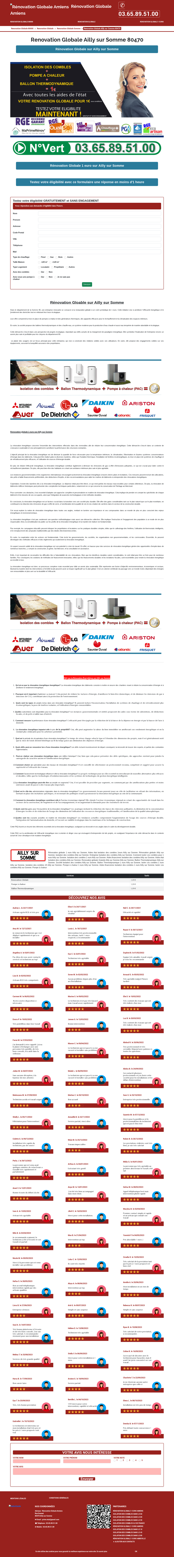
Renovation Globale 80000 (21, 22)
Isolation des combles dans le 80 (127, 1535)
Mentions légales (18, 1498)
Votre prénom (70, 1458)
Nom (15, 213)
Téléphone (17, 245)
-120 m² (44, 262)
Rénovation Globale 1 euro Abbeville (129, 1539)
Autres (70, 257)
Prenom (16, 220)
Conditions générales (59, 1498)
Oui (42, 272)
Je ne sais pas (63, 277)
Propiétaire (59, 267)
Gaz (52, 257)
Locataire (45, 267)
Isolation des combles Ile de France (129, 1523)
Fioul (43, 257)
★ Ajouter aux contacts (124, 1542)
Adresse (16, 226)
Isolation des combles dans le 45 (127, 1532)
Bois (60, 257)
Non (51, 272)
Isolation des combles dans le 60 (127, 1514)
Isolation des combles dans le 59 (127, 1520)
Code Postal (18, 233)
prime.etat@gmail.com (50, 1519)
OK (136, 1551)
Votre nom (18, 1458)
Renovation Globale (86, 22)
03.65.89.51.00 (51, 1523)
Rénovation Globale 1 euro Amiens (128, 1511)
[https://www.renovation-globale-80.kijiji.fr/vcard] (99, 1516)
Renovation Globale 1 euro (152, 22)
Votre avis (18, 1467)
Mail (14, 252)
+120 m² (55, 262)
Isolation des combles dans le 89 (127, 1517)
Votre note (119, 1458)
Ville (15, 239)
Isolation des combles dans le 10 (127, 1529)
